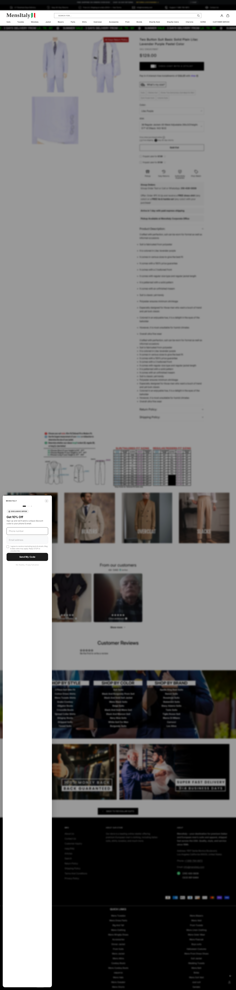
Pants (73, 22)
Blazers (61, 22)
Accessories (113, 22)
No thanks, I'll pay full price (27, 565)
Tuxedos (20, 22)
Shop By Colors (173, 22)
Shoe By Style (154, 22)
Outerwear (98, 22)
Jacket (48, 22)
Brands (139, 22)
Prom (127, 22)
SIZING (203, 22)
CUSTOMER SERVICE (221, 22)
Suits (8, 22)
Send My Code (27, 556)
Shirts (84, 22)
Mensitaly (35, 22)
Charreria (189, 22)
